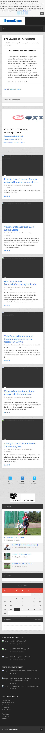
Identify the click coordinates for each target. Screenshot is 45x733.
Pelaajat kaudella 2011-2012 (13, 136)
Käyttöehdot (6, 700)
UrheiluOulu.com (13, 729)
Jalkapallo (9, 540)
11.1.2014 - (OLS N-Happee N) (20, 649)
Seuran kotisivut (19, 143)
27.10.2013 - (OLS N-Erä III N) (20, 657)
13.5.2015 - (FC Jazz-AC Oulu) (22, 564)
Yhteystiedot (6, 709)
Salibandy (15, 644)
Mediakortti (5, 705)
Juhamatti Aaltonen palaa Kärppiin (23, 671)
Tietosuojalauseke (8, 702)
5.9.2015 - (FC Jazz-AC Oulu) (21, 554)
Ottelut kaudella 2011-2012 (13, 139)
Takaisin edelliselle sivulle (12, 89)
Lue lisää (7, 196)
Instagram (5, 716)
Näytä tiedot (27, 11)
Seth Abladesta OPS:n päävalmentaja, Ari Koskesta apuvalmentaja (25, 679)
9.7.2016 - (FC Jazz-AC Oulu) (14, 537)
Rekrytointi (5, 707)
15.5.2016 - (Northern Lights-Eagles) (25, 545)
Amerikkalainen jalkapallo (22, 547)
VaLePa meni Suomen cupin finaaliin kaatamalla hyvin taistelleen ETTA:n (18, 339)
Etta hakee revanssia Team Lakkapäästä (25, 686)
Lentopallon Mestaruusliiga (31, 43)
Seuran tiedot (8, 143)
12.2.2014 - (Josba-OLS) (18, 641)
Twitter (4, 718)
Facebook (5, 714)
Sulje (42, 13)
